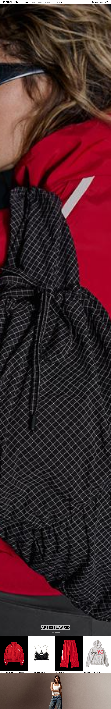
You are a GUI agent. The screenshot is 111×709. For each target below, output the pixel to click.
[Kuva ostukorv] (106, 2)
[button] (54, 632)
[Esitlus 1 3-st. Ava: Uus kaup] (55, 320)
